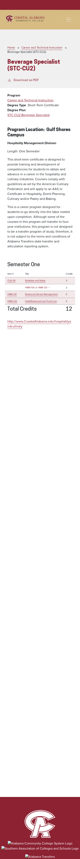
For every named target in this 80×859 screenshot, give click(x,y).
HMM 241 (12, 294)
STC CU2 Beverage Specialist (28, 115)
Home (11, 47)
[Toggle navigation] (68, 20)
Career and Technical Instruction (42, 47)
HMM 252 (12, 301)
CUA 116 (11, 280)
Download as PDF (26, 80)
